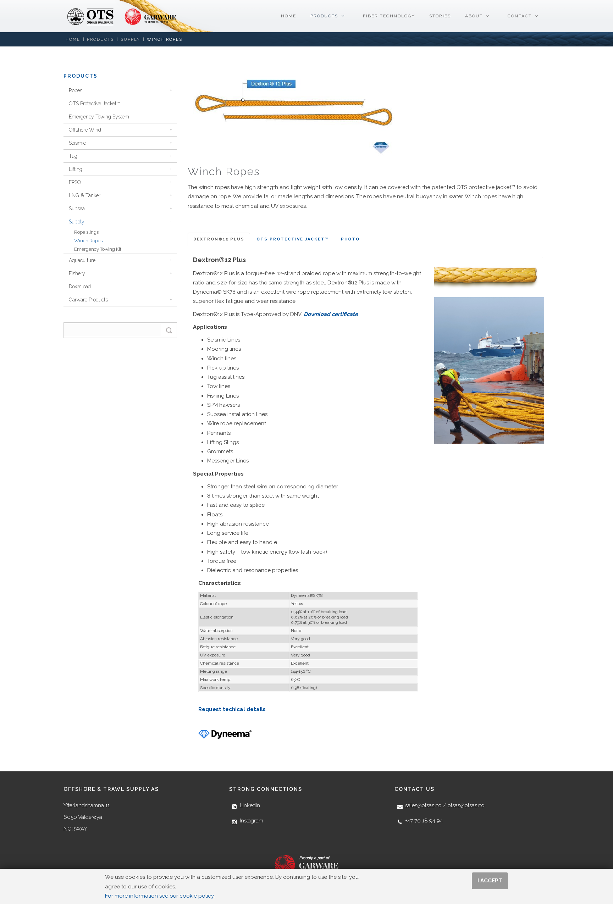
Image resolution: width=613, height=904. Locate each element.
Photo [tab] (350, 239)
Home (73, 39)
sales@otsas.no (423, 805)
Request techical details (232, 709)
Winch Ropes (164, 39)
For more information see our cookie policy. (160, 896)
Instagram (251, 820)
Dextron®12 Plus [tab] (218, 239)
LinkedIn (250, 805)
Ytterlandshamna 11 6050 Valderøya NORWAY (86, 817)
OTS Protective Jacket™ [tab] (292, 239)
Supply (130, 39)
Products (100, 39)
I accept (489, 880)
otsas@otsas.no (466, 805)
